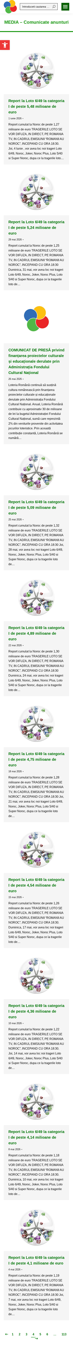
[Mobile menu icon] (65, 7)
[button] (5, 45)
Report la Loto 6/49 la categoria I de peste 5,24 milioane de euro (36, 227)
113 (64, 1334)
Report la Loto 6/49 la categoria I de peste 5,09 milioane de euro (36, 507)
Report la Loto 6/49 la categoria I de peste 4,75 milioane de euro (36, 759)
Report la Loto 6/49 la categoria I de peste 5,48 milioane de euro (36, 106)
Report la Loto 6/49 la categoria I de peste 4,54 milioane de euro (36, 885)
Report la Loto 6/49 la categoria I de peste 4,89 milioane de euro (36, 633)
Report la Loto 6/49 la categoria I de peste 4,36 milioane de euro (36, 1011)
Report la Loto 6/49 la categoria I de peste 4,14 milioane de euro (36, 1137)
